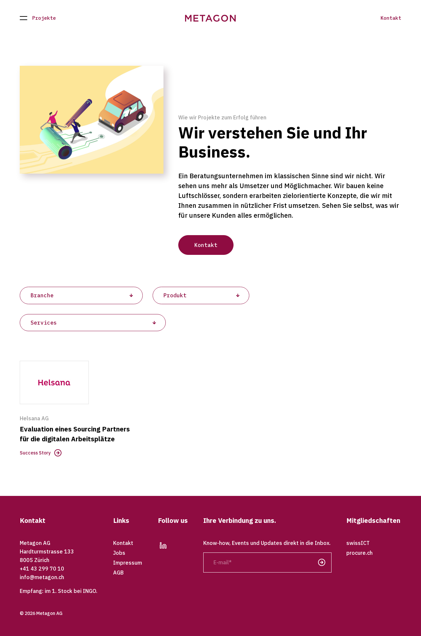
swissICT (358, 543)
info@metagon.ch (42, 577)
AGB (118, 572)
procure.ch (359, 553)
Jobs (119, 553)
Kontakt (391, 18)
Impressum (127, 562)
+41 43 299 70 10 (42, 568)
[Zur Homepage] (210, 18)
